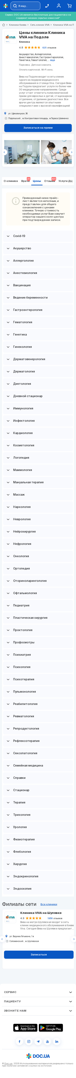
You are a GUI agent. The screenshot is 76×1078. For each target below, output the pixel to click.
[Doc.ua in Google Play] (51, 1028)
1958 (50, 918)
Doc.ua (8, 1063)
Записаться (39, 954)
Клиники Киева (16, 25)
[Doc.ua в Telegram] (38, 1041)
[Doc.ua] (5, 6)
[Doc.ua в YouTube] (47, 1041)
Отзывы (49, 180)
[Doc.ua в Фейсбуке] (19, 1041)
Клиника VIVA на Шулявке (41, 912)
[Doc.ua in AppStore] (25, 1028)
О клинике (11, 181)
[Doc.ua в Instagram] (28, 1041)
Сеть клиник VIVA (38, 25)
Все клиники (49, 904)
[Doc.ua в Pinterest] (56, 1041)
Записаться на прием (38, 128)
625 (44, 47)
